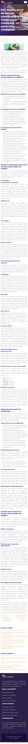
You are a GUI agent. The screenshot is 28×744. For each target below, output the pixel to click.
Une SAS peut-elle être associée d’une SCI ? (12, 640)
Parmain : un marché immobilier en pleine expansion (20, 617)
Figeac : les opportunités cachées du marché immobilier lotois (7, 618)
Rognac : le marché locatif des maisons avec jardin (14, 669)
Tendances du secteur (6, 38)
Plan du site (14, 743)
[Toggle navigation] (25, 2)
